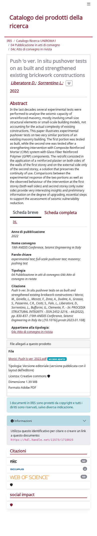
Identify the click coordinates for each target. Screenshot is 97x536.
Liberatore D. (23, 83)
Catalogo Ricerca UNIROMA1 (36, 41)
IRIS (9, 41)
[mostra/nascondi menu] (88, 4)
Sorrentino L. (50, 83)
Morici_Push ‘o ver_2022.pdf (27, 359)
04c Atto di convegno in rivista (31, 49)
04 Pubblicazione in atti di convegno (35, 45)
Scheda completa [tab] (61, 212)
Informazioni (23, 421)
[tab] (15, 222)
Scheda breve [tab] (25, 212)
